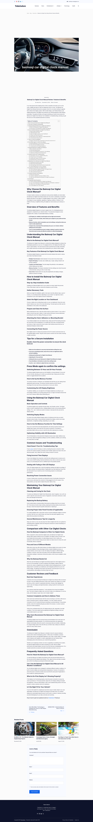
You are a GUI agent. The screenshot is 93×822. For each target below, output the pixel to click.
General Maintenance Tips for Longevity (38, 166)
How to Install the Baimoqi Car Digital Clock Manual (39, 129)
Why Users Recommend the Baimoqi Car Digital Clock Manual (42, 177)
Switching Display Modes (35, 150)
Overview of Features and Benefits (35, 124)
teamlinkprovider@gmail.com (74, 1)
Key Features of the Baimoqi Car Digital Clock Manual (40, 128)
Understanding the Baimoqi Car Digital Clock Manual (39, 125)
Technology (66, 5)
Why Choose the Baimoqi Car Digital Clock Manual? (39, 122)
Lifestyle (58, 5)
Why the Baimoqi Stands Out (36, 171)
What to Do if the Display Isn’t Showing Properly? (40, 184)
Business (37, 5)
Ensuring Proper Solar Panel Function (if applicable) (40, 165)
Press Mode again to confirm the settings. (37, 142)
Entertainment (50, 5)
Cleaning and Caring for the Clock (36, 162)
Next (61, 710)
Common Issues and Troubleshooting (36, 154)
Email (30, 773)
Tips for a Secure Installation (34, 139)
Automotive (46, 97)
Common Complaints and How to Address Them (40, 175)
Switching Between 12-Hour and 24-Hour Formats (39, 143)
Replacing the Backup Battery (36, 163)
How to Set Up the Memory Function (37, 144)
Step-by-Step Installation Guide (36, 131)
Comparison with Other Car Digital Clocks (37, 167)
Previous (32, 712)
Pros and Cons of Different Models (37, 170)
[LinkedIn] (20, 1)
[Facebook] (14, 1)
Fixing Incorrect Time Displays (36, 156)
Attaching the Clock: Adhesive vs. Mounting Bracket (40, 136)
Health (73, 5)
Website (31, 779)
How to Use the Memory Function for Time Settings (40, 151)
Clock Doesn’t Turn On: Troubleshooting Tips (39, 155)
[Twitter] (22, 1)
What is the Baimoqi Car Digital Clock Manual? (39, 127)
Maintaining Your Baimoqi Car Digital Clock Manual (39, 161)
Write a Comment (54, 102)
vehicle (31, 449)
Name (30, 766)
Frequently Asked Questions (35, 180)
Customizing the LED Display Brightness (38, 146)
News (42, 5)
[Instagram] (18, 1)
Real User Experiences (34, 174)
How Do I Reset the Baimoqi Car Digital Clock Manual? (41, 181)
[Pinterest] (16, 1)
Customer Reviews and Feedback (36, 173)
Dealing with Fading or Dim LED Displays (38, 158)
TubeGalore (20, 6)
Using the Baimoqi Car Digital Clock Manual (37, 147)
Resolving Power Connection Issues (37, 159)
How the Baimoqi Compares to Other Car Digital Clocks (41, 169)
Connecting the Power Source (36, 137)
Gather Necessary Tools (35, 132)
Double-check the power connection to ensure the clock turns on (42, 140)
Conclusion (31, 178)
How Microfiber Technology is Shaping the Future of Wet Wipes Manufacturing (37, 708)
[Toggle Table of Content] (58, 121)
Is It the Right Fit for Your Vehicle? (37, 185)
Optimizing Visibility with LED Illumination (38, 152)
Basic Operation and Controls (35, 148)
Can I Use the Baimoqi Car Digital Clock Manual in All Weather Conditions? (45, 182)
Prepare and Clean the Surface (37, 135)
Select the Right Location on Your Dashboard (39, 133)
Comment (31, 755)
